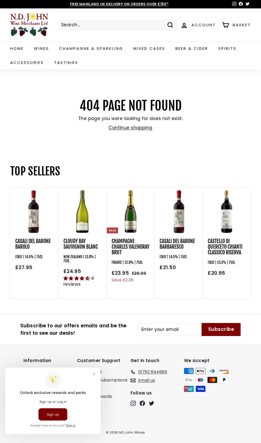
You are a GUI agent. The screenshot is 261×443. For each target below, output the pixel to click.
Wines (41, 48)
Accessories (27, 62)
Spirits (227, 48)
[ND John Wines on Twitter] (151, 403)
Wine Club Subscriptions (102, 380)
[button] (77, 278)
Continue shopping (130, 128)
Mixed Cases (149, 48)
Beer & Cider (191, 48)
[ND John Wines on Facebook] (142, 403)
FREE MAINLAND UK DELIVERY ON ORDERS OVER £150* (119, 4)
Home (17, 48)
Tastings (66, 62)
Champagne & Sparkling (91, 48)
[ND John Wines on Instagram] (133, 403)
